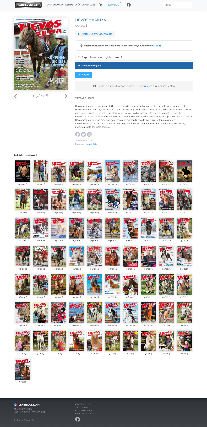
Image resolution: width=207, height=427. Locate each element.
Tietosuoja (81, 407)
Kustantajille (83, 410)
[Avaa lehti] (22, 171)
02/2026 (156, 45)
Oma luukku (55, 4)
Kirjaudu (113, 4)
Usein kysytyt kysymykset (29, 412)
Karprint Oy (91, 144)
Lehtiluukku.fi (29, 404)
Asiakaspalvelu (23, 409)
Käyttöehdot (83, 404)
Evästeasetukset (85, 413)
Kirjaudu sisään (145, 86)
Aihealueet (89, 4)
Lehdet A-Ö (72, 4)
